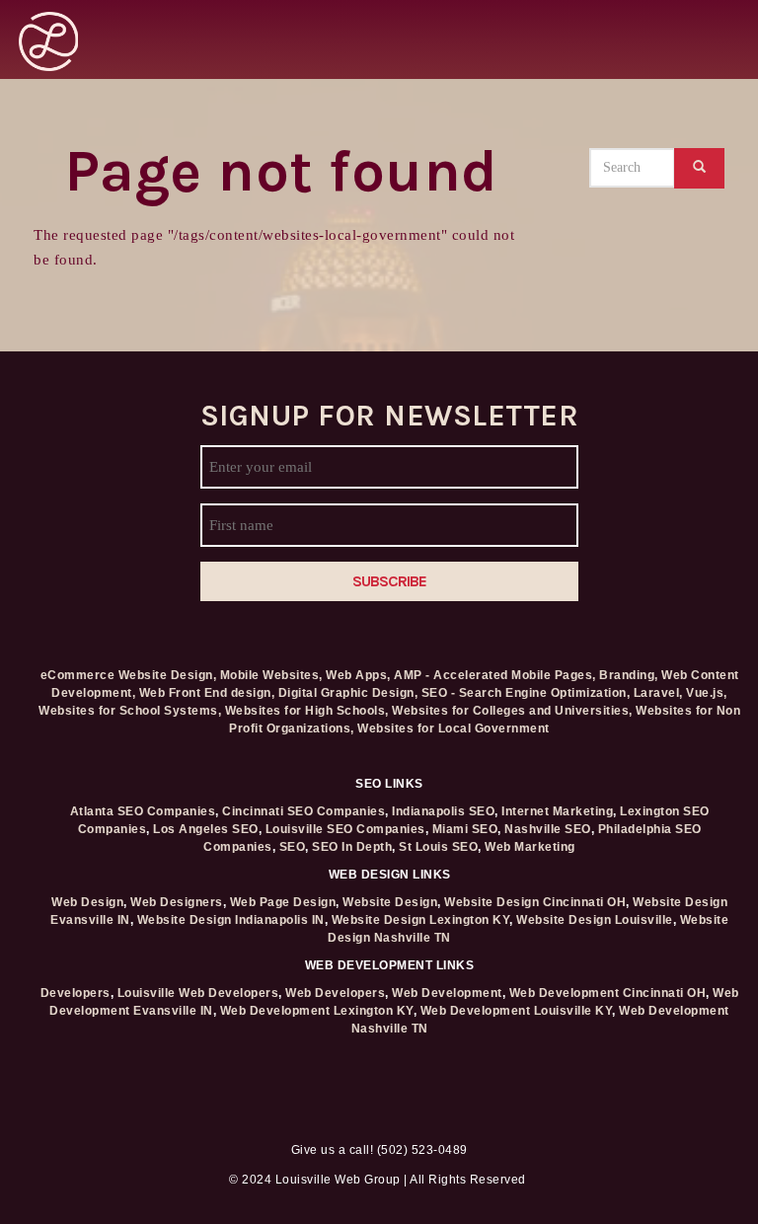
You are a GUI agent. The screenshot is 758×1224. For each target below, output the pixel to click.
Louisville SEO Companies (345, 829)
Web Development (447, 993)
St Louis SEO (438, 847)
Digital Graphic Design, (348, 693)
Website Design (389, 902)
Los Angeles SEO (206, 829)
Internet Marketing (557, 811)
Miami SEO (465, 829)
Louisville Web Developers (198, 993)
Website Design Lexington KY (421, 920)
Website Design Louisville (594, 920)
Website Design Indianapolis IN (231, 920)
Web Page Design (283, 902)
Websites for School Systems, (129, 711)
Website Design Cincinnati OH (535, 902)
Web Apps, (358, 675)
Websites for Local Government (453, 728)
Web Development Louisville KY (516, 1011)
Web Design (87, 902)
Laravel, (658, 693)
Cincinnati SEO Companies (303, 811)
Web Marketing (530, 847)
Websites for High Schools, (307, 711)
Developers (75, 993)
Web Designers (176, 902)
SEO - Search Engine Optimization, (526, 693)
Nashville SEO (547, 829)
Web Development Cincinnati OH (608, 993)
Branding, (628, 675)
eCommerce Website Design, (128, 675)
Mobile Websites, (271, 675)
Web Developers (335, 993)
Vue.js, (706, 693)
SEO (292, 847)
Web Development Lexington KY (317, 1011)
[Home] (48, 39)
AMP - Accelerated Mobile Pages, (495, 675)
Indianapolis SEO (443, 811)
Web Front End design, (207, 693)
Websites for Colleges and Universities (510, 711)
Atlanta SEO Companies (143, 811)
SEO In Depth (352, 847)
